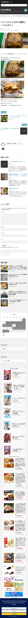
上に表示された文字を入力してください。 (10, 247)
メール (3, 233)
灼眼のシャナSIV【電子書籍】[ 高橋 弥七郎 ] (18, 437)
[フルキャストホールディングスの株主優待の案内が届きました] (4, 277)
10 (4, 325)
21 (17, 328)
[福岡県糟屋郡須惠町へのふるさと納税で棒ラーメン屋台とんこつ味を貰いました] (4, 176)
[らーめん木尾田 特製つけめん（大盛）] (4, 164)
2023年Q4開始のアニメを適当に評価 (10, 128)
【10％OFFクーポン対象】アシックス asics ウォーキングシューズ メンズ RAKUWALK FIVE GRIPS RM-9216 (20, 568)
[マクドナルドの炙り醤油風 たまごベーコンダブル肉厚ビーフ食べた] (4, 302)
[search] (26, 5)
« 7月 (3, 335)
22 (20, 328)
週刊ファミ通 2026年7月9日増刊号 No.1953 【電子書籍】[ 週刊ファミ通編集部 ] (19, 385)
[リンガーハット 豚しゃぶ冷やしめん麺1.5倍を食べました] (4, 285)
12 (10, 325)
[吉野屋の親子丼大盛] (4, 191)
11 (7, 325)
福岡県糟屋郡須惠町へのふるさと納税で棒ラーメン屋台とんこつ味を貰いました (18, 175)
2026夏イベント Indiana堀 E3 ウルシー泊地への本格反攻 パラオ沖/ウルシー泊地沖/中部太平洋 (18, 293)
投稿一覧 (19, 143)
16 (24, 325)
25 (7, 331)
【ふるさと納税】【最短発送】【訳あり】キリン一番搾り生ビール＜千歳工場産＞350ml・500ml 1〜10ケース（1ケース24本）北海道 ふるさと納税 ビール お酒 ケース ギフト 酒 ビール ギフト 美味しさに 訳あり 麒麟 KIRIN (20, 542)
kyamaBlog (6, 10)
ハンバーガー (5, 30)
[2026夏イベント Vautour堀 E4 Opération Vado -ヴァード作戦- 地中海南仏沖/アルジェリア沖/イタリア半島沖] (4, 268)
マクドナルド (11, 30)
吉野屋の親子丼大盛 (13, 188)
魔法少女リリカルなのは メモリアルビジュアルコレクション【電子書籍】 (19, 411)
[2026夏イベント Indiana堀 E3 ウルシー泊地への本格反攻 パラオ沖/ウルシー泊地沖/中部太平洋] (4, 294)
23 (24, 328)
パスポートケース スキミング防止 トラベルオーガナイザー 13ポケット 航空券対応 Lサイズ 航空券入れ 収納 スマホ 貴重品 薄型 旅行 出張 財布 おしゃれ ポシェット (20, 556)
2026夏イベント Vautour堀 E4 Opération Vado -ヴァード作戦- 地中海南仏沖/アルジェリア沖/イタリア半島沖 (18, 267)
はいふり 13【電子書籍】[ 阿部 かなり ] (18, 399)
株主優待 (16, 30)
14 (17, 325)
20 (14, 328)
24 (4, 331)
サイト (2, 239)
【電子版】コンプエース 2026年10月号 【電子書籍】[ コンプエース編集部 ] (18, 373)
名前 (2, 226)
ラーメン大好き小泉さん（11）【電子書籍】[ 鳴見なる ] (19, 449)
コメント (3, 212)
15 (20, 325)
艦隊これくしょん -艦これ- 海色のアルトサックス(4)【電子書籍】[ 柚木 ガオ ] (18, 424)
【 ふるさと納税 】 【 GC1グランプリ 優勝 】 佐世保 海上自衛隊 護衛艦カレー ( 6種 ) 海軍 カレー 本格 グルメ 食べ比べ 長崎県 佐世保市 (20, 494)
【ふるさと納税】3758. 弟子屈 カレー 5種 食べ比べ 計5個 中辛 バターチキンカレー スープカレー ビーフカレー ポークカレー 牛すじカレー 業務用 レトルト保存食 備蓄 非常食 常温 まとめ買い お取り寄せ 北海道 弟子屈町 (20, 462)
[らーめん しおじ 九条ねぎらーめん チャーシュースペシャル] (4, 118)
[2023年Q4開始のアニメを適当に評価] (23, 131)
